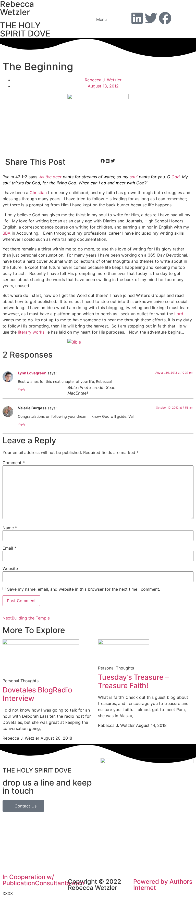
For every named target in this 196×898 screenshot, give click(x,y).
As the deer (50, 176)
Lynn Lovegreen (32, 373)
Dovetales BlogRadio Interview (37, 694)
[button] (98, 19)
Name (10, 528)
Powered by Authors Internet (162, 884)
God (176, 176)
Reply (21, 389)
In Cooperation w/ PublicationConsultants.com (43, 880)
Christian (38, 192)
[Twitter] (151, 18)
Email (9, 548)
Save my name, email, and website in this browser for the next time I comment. (83, 589)
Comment (14, 463)
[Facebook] (165, 18)
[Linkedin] (137, 18)
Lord (178, 313)
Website (10, 568)
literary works (31, 332)
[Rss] (179, 18)
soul (134, 176)
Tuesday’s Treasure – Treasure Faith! (133, 681)
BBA (6, 233)
